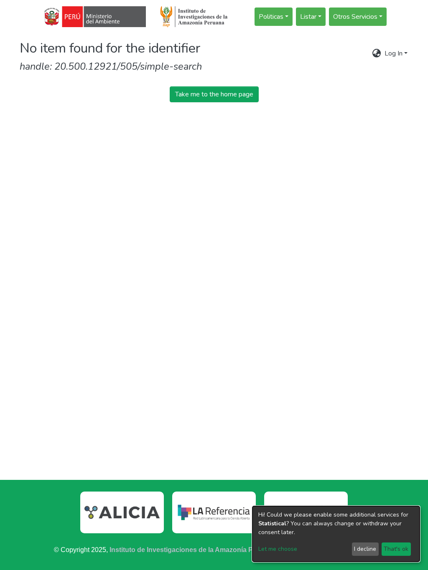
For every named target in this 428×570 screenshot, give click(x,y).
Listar (308, 16)
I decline (365, 549)
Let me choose (277, 549)
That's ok (396, 549)
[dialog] (336, 534)
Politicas (271, 16)
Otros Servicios (355, 16)
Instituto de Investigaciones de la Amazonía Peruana (192, 549)
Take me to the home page (214, 94)
